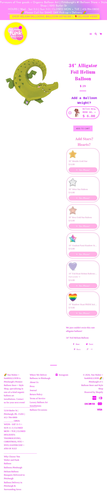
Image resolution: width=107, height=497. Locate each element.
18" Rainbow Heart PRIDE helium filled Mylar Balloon (83, 304)
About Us (34, 382)
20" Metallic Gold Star (78, 161)
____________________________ (20, 406)
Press (32, 386)
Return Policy (36, 394)
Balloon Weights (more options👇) (90, 109)
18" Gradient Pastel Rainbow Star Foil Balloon (83, 245)
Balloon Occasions (38, 410)
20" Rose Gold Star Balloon (80, 217)
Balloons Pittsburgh (13, 467)
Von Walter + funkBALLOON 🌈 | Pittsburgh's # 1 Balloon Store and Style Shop (92, 382)
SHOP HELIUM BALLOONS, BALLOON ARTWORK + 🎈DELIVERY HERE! (54, 16)
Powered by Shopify (93, 392)
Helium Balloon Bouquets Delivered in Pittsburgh (14, 475)
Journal (33, 390)
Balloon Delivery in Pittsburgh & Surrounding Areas (13, 486)
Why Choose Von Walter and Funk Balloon (12, 460)
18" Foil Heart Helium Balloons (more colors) (83, 273)
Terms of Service (37, 398)
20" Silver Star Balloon (78, 189)
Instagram (63, 375)
